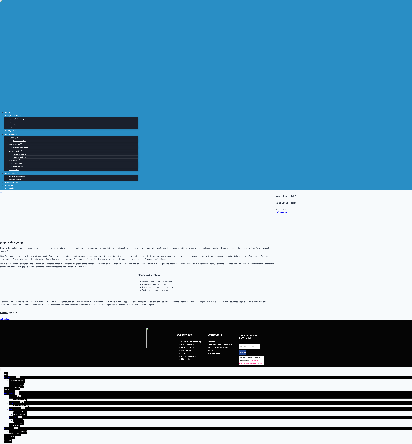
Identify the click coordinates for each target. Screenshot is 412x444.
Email (241, 342)
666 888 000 (281, 212)
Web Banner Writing (19, 154)
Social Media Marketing (16, 119)
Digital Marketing (10, 378)
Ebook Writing (17, 163)
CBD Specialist (11, 131)
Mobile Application (15, 179)
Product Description (19, 157)
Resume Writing (14, 170)
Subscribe (243, 352)
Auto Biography (18, 166)
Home (7, 112)
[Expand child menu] (18, 377)
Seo (10, 122)
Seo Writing (13, 397)
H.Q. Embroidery (188, 359)
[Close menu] (0, 369)
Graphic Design (11, 182)
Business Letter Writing (20, 147)
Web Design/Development (17, 176)
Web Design (186, 350)
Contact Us (9, 188)
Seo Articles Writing (19, 141)
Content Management (16, 125)
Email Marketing (14, 128)
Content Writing (9, 393)
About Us (9, 185)
